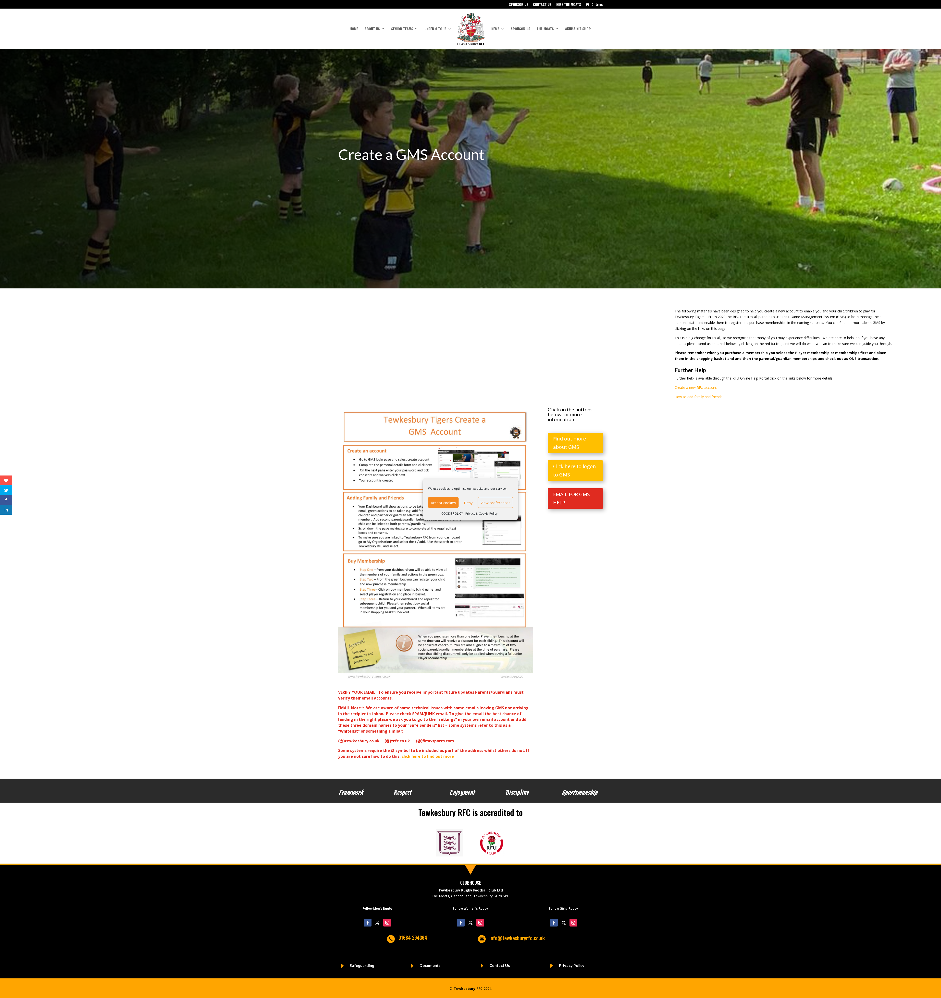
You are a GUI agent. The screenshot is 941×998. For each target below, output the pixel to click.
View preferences (495, 502)
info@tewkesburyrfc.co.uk (517, 938)
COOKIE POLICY (452, 513)
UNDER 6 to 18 (435, 29)
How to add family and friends (699, 396)
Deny (468, 502)
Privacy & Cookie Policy (481, 513)
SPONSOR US (518, 5)
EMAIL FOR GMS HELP (571, 498)
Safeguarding (362, 965)
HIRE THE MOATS (568, 5)
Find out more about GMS (569, 442)
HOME (354, 29)
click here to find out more (428, 756)
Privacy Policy (571, 965)
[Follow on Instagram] (387, 923)
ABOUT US (372, 29)
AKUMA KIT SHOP (578, 29)
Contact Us (499, 965)
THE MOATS (545, 29)
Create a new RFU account (696, 387)
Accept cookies (443, 502)
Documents (430, 965)
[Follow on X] (377, 923)
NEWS (495, 29)
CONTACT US (542, 5)
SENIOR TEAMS (402, 29)
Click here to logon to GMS (574, 470)
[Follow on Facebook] (367, 923)
